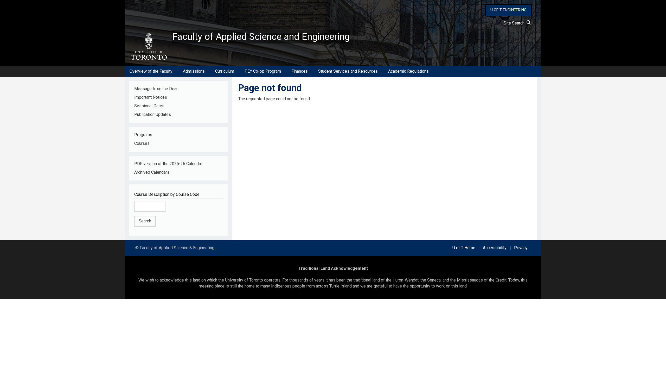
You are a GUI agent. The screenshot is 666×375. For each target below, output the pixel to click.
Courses (142, 143)
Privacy (521, 247)
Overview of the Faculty (151, 71)
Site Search (515, 23)
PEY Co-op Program (263, 71)
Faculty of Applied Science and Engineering (261, 36)
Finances (299, 71)
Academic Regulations (408, 71)
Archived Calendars (151, 172)
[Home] (148, 46)
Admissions (194, 71)
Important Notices (150, 97)
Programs (143, 134)
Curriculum (224, 71)
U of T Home (463, 247)
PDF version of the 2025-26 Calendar (168, 163)
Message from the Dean (156, 88)
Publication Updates (152, 114)
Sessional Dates (149, 105)
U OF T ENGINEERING (508, 10)
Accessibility (495, 247)
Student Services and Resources (348, 71)
